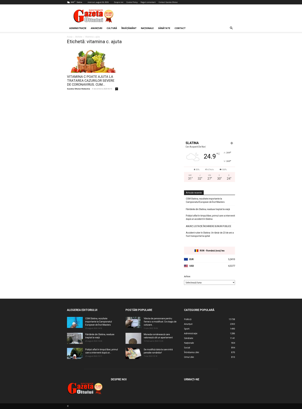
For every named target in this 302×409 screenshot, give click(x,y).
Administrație (77, 28)
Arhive (187, 276)
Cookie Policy (132, 2)
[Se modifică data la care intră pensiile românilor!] (133, 353)
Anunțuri (96, 28)
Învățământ (129, 28)
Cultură (112, 28)
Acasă (69, 36)
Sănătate (164, 28)
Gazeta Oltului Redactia (78, 89)
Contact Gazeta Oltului (168, 2)
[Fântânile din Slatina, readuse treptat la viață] (75, 338)
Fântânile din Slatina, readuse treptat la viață (208, 209)
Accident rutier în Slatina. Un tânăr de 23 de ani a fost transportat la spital (210, 234)
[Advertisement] (177, 16)
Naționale (147, 28)
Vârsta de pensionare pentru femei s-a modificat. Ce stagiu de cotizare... (160, 321)
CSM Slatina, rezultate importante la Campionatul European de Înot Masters (205, 200)
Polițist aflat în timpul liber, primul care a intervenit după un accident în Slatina (210, 217)
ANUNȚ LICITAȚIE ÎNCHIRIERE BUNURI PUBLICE (208, 226)
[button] (231, 28)
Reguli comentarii (148, 2)
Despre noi (118, 2)
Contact (180, 28)
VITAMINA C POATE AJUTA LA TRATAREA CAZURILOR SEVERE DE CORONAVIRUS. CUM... (90, 80)
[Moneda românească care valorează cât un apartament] (133, 338)
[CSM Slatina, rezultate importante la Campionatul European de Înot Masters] (75, 322)
